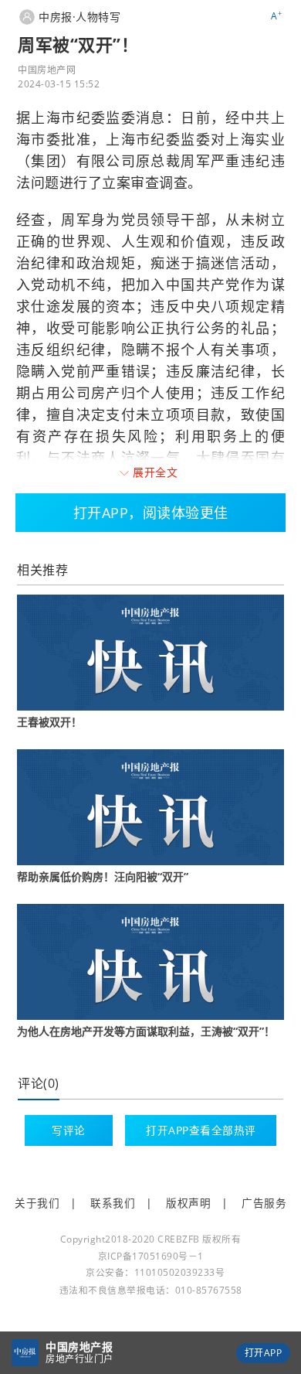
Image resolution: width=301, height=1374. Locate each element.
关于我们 (37, 1202)
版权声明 (188, 1202)
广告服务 (264, 1202)
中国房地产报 (79, 1346)
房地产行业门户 (79, 1358)
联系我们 (112, 1202)
